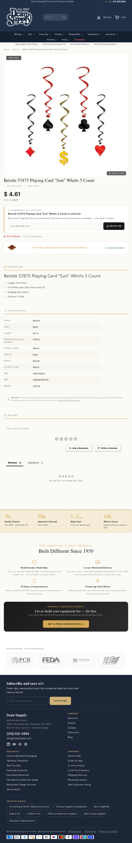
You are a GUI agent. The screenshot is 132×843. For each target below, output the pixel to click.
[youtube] (14, 744)
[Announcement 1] (101, 1)
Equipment (93, 34)
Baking (18, 34)
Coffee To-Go (34, 813)
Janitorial (111, 34)
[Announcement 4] (106, 1)
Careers (72, 727)
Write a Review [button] (109, 448)
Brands (71, 722)
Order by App (75, 760)
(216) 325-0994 (18, 734)
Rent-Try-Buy (14, 765)
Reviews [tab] (12, 462)
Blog (70, 737)
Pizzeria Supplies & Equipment (71, 806)
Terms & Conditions (108, 831)
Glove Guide (13, 789)
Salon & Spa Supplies (95, 813)
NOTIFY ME (115, 226)
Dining (58, 34)
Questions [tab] (33, 462)
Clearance (80, 39)
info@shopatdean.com (19, 738)
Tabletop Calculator (17, 760)
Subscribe (60, 701)
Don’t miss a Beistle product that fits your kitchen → (61, 247)
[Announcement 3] (104, 1)
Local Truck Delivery (78, 770)
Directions (73, 732)
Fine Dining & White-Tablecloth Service (29, 806)
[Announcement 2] (103, 1)
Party (65, 39)
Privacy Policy (74, 831)
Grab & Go (14, 813)
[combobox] (55, 17)
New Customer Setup (79, 784)
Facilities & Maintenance (22, 820)
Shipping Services (77, 774)
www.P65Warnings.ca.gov (69, 400)
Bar (30, 34)
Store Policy (90, 831)
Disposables (75, 34)
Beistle (15, 49)
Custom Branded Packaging (22, 755)
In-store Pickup (76, 765)
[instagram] (26, 744)
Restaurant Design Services (21, 784)
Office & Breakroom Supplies (62, 813)
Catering (43, 34)
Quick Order (74, 755)
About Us (73, 718)
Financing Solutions (17, 770)
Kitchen (51, 39)
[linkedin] (8, 744)
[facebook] (20, 744)
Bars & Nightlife (102, 806)
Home (6, 49)
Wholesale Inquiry (77, 779)
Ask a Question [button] (80, 448)
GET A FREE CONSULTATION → (66, 624)
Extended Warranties (18, 774)
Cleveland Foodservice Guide (22, 779)
